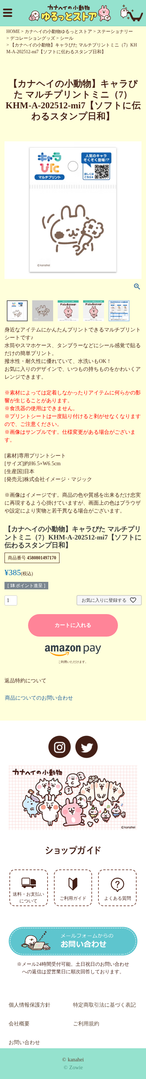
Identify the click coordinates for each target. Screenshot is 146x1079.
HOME (13, 31)
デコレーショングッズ (32, 38)
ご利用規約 (86, 1024)
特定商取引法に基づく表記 (104, 1005)
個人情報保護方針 (30, 1005)
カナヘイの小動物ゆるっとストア (58, 31)
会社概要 (19, 1024)
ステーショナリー (115, 31)
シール (66, 38)
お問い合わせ (24, 1042)
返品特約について (25, 680)
